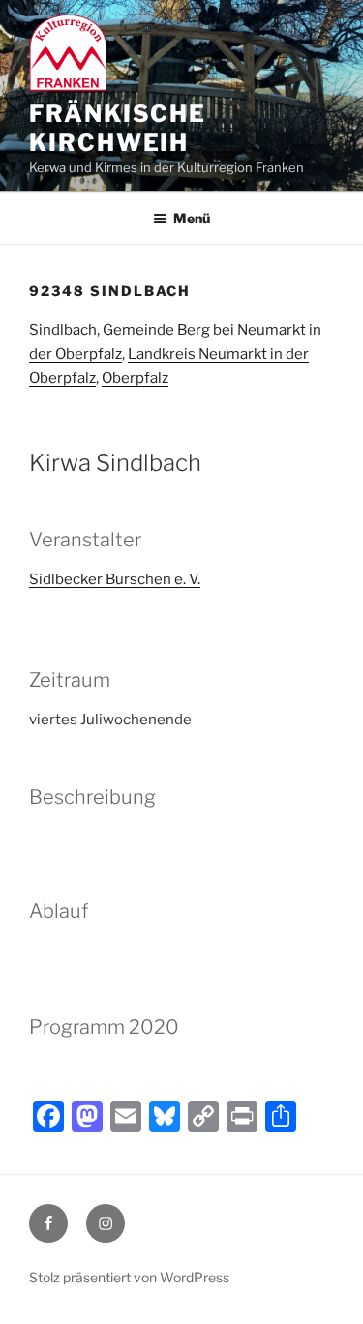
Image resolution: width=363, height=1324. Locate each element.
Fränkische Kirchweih (117, 128)
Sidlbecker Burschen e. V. (114, 579)
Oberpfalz (135, 378)
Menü (191, 218)
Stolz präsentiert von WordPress (129, 1277)
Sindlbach (63, 329)
